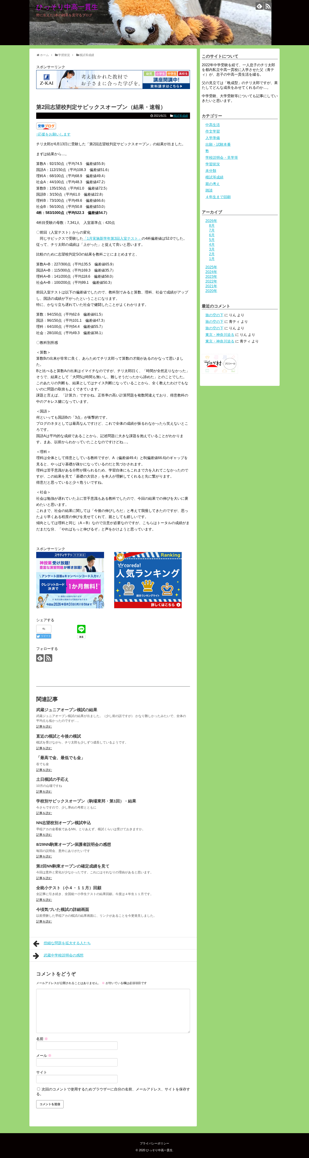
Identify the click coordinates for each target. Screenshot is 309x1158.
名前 (42, 1039)
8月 (212, 225)
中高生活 (212, 125)
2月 (212, 254)
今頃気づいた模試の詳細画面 (62, 909)
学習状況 (212, 164)
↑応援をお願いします (53, 134)
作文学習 (212, 131)
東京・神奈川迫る (219, 335)
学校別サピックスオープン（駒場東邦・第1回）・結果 (86, 801)
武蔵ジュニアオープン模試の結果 (66, 710)
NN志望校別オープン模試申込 (63, 822)
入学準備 (212, 138)
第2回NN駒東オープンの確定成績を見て (72, 866)
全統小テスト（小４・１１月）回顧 (68, 888)
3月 (212, 249)
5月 (212, 240)
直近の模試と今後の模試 (58, 736)
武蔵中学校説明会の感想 (63, 955)
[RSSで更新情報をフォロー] (268, 6)
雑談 (209, 190)
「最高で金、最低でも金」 (60, 757)
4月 (212, 244)
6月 (212, 235)
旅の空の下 (214, 315)
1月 (212, 259)
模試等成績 (180, 115)
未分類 (210, 171)
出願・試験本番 (218, 144)
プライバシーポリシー (154, 1143)
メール (44, 1055)
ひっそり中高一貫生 (67, 7)
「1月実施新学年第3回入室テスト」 (112, 238)
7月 (212, 230)
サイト (41, 1072)
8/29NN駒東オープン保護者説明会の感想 (73, 844)
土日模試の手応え (52, 779)
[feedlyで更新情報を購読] (259, 6)
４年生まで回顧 (218, 197)
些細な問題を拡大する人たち (67, 943)
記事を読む (44, 726)
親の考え (212, 184)
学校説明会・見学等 (221, 157)
